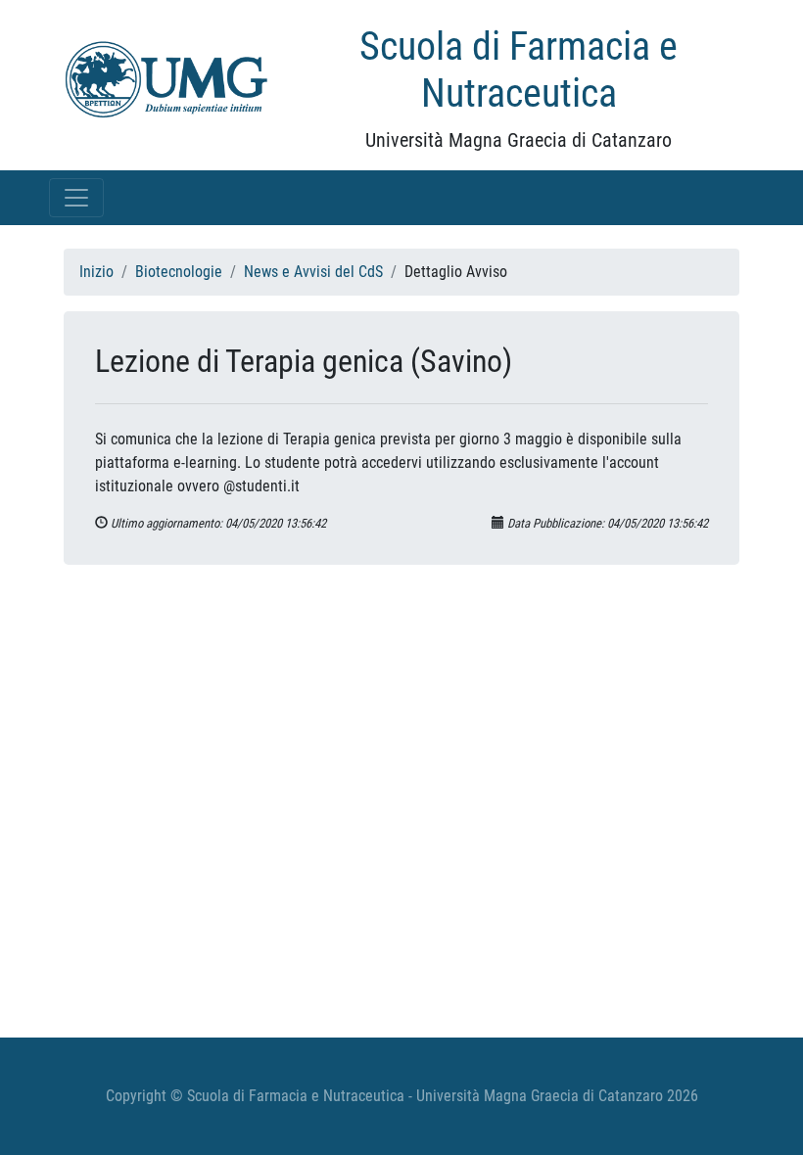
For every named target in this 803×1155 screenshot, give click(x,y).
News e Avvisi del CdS (313, 271)
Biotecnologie (178, 271)
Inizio (96, 271)
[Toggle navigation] (76, 197)
